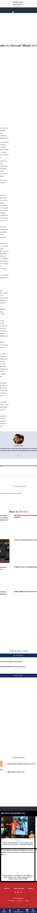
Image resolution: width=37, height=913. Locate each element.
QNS (18, 872)
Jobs (10, 911)
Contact (33, 911)
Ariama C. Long (18, 446)
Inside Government (18, 911)
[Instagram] (21, 892)
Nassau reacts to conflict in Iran (15, 772)
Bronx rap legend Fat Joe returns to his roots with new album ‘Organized (18, 843)
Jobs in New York (18, 651)
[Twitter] (18, 892)
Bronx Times (18, 840)
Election (23, 511)
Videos (27, 911)
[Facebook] (15, 892)
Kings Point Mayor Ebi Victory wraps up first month (21, 764)
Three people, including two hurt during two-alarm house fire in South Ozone (17, 877)
